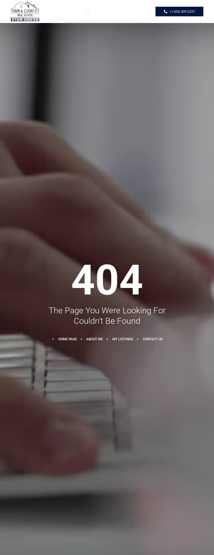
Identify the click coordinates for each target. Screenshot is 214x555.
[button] (88, 11)
